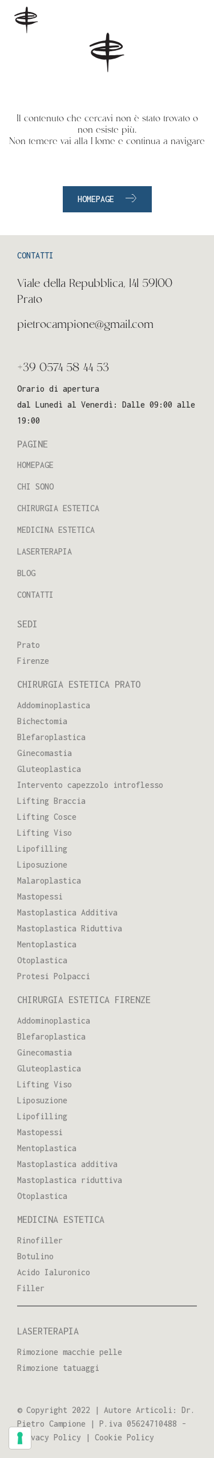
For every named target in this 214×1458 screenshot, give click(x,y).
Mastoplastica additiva (67, 1164)
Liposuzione (42, 864)
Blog (26, 573)
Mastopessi (40, 896)
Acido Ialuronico (53, 1272)
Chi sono (35, 486)
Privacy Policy (49, 1437)
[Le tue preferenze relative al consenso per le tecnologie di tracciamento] (20, 1438)
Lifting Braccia (51, 801)
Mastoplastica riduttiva (69, 1180)
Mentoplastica (46, 944)
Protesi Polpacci (53, 976)
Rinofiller (40, 1240)
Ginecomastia (44, 753)
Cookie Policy (124, 1437)
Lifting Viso (44, 832)
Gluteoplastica (49, 769)
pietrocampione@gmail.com (85, 325)
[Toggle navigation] (190, 22)
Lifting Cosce (46, 817)
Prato (28, 645)
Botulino (35, 1256)
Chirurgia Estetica (58, 508)
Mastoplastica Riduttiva (69, 928)
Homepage (96, 199)
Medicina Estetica (56, 530)
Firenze (33, 661)
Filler (31, 1288)
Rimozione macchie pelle (69, 1352)
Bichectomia (42, 721)
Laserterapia (44, 551)
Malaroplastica (49, 880)
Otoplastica (42, 960)
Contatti (35, 594)
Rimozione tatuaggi (58, 1368)
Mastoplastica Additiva (67, 912)
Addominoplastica (53, 705)
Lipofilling (42, 848)
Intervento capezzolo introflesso (90, 785)
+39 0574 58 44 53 (63, 368)
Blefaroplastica (51, 737)
